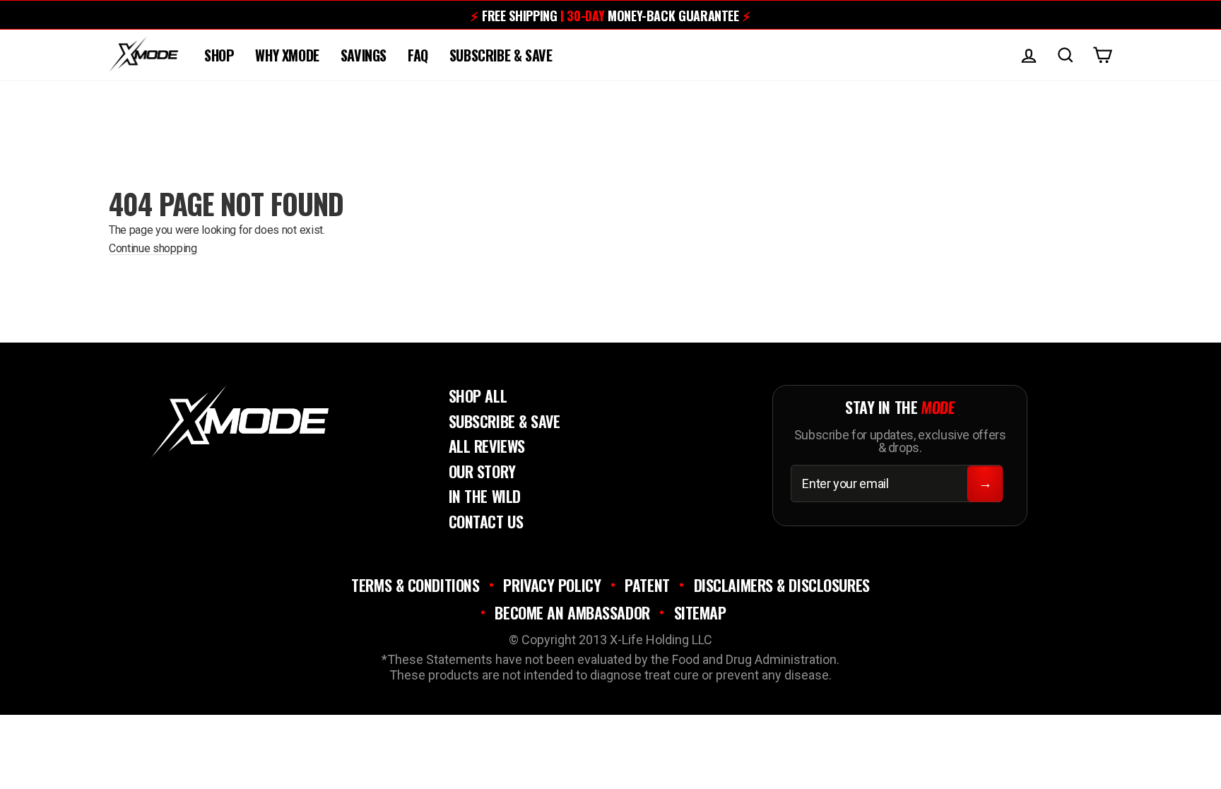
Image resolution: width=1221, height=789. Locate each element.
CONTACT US (486, 521)
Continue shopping (153, 248)
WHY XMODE (287, 55)
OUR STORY (482, 471)
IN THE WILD (485, 495)
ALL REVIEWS (487, 445)
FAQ (418, 55)
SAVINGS (364, 55)
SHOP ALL (478, 395)
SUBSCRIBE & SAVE (501, 55)
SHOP (219, 55)
